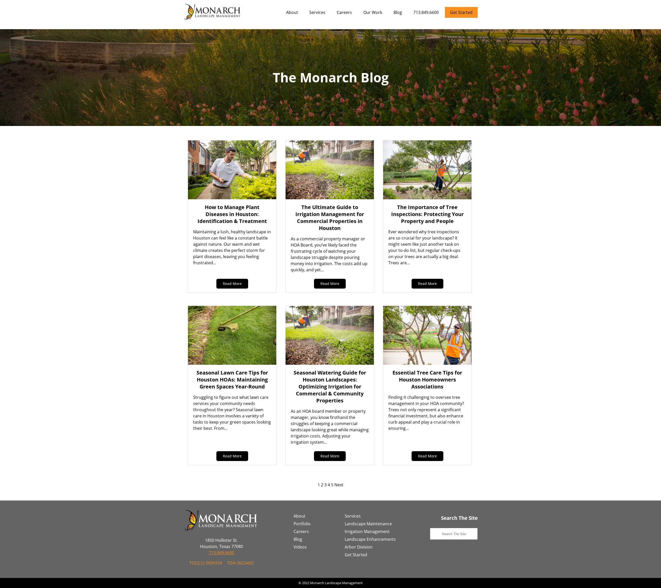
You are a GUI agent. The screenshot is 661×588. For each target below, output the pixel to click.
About (292, 12)
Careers (344, 12)
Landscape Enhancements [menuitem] (370, 539)
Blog (398, 12)
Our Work (372, 12)
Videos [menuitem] (300, 547)
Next (338, 485)
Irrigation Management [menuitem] (367, 531)
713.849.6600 (426, 12)
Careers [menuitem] (301, 531)
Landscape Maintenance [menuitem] (368, 524)
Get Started (461, 12)
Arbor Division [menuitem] (359, 547)
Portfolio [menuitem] (302, 524)
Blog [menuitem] (298, 539)
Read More (232, 283)
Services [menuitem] (353, 516)
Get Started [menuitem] (356, 555)
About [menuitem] (299, 516)
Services (317, 12)
